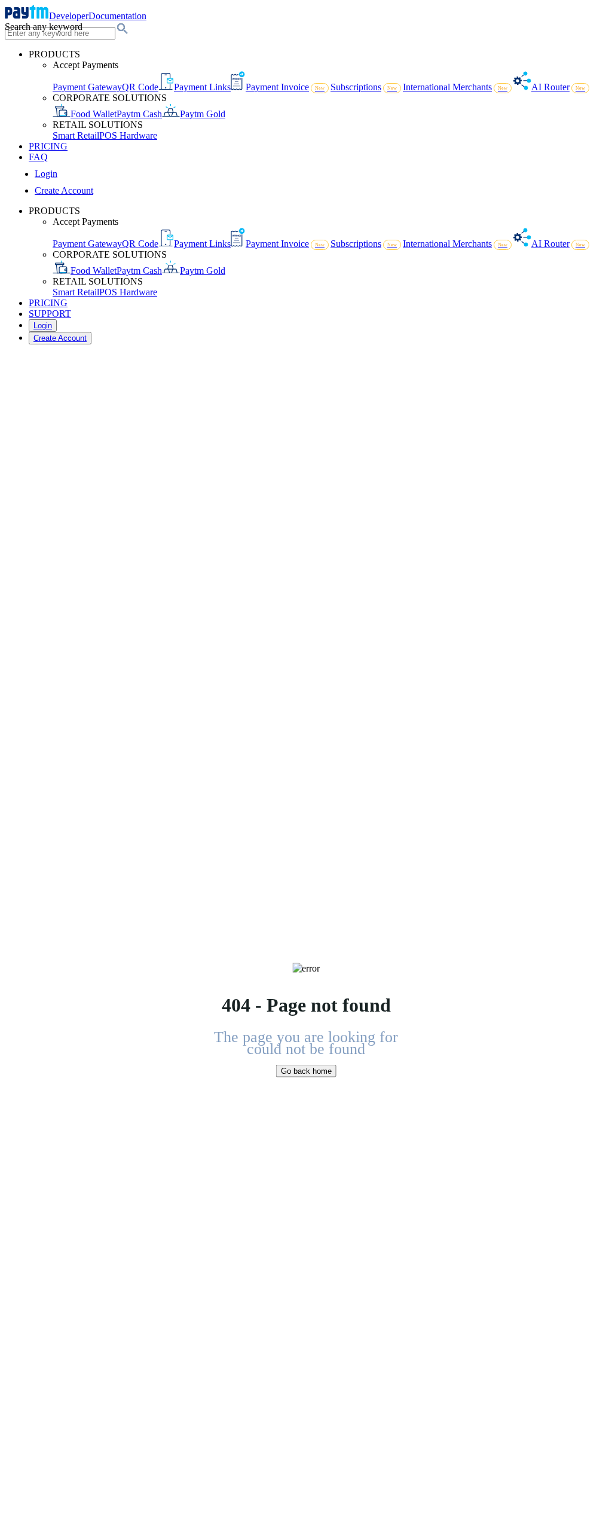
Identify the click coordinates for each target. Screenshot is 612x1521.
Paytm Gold (202, 114)
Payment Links (202, 87)
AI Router (558, 87)
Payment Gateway (87, 87)
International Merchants (455, 87)
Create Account (64, 190)
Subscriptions (364, 87)
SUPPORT (50, 314)
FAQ (38, 157)
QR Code (140, 87)
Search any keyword (43, 27)
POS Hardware (128, 135)
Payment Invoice (285, 87)
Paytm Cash (139, 114)
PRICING (48, 146)
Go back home (306, 1070)
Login (46, 174)
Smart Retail (76, 135)
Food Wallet (94, 114)
